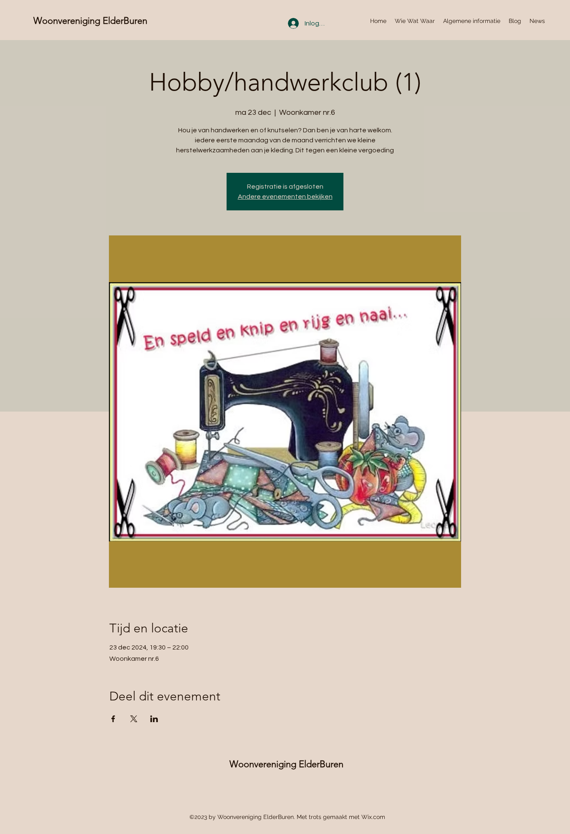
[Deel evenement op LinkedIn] (154, 718)
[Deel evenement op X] (134, 718)
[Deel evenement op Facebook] (113, 718)
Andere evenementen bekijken (285, 196)
